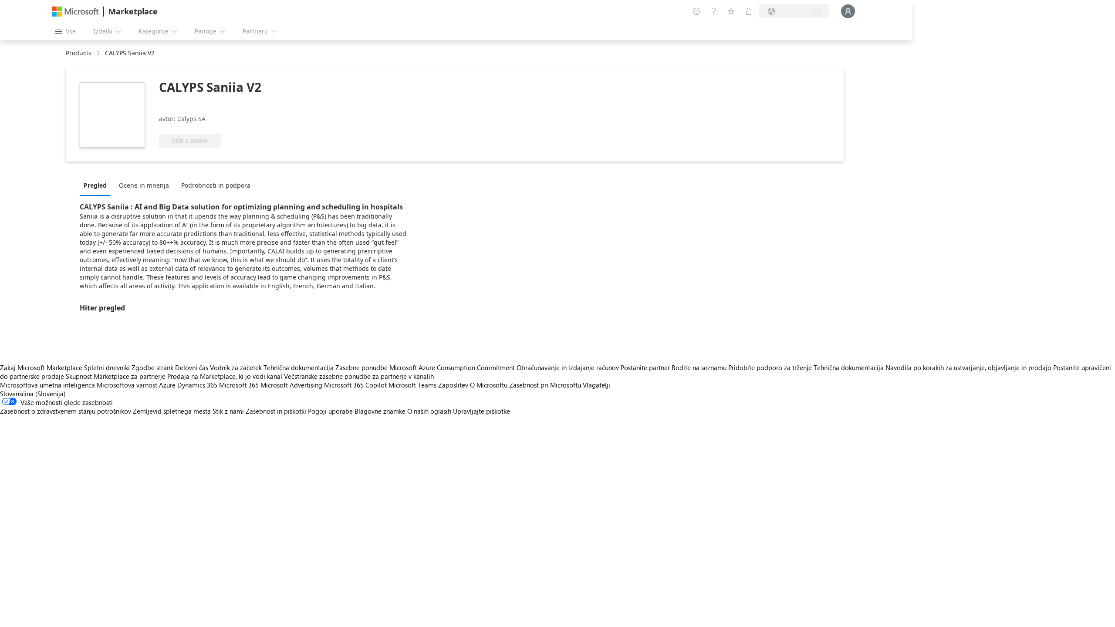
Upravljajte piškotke (481, 411)
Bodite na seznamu (699, 367)
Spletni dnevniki (107, 367)
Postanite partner (645, 367)
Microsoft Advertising (291, 385)
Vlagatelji (596, 385)
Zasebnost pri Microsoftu (545, 385)
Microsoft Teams (412, 385)
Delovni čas (191, 367)
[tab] (97, 185)
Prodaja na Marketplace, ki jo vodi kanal (224, 376)
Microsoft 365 (239, 385)
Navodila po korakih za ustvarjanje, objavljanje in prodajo (968, 367)
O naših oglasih (429, 411)
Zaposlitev (453, 385)
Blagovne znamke (380, 411)
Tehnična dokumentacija (299, 367)
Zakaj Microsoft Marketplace (41, 367)
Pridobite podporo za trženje (770, 367)
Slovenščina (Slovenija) (33, 393)
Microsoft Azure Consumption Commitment (453, 367)
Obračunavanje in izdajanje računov (568, 367)
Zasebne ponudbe (361, 367)
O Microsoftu (488, 385)
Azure (167, 385)
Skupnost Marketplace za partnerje (116, 376)
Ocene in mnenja (144, 185)
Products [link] (78, 53)
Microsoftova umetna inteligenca (47, 385)
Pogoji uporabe (330, 411)
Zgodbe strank (152, 367)
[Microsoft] (75, 12)
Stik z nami (228, 411)
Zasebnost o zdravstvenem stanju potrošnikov (65, 411)
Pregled (95, 185)
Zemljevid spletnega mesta (172, 411)
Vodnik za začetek (236, 367)
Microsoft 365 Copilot (355, 385)
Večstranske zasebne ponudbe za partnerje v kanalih (359, 376)
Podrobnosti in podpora (215, 185)
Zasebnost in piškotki (276, 411)
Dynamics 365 (197, 385)
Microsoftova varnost (127, 385)
